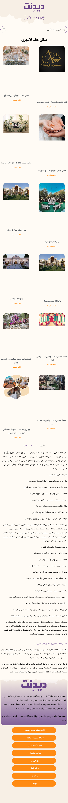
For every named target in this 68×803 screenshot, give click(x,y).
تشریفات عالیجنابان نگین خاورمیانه (52, 102)
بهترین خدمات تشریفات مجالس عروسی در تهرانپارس (16, 431)
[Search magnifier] (4, 29)
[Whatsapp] (34, 795)
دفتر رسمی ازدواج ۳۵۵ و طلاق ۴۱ (52, 170)
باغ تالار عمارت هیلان (52, 301)
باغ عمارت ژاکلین (52, 241)
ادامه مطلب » (51, 107)
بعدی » (25, 445)
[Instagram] (43, 795)
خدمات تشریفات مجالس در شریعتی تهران (52, 358)
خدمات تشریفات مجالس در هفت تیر (51, 422)
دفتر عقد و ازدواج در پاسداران (16, 95)
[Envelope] (24, 795)
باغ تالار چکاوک (16, 298)
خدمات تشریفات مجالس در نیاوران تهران (16, 360)
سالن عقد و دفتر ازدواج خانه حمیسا (16, 162)
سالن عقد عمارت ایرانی (16, 230)
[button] (63, 7)
